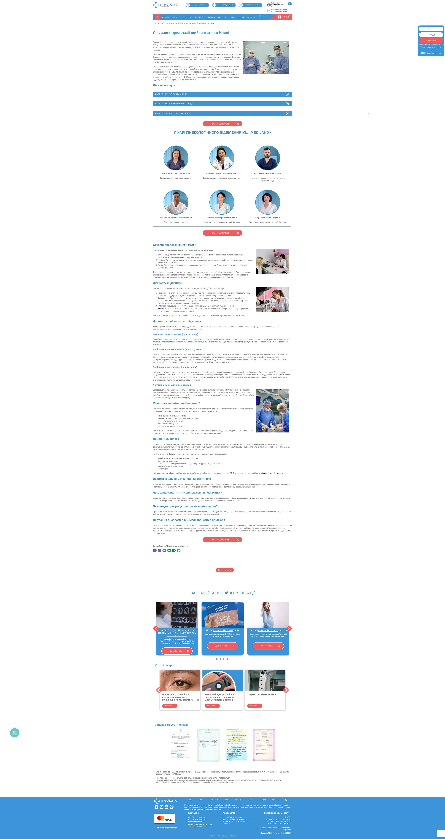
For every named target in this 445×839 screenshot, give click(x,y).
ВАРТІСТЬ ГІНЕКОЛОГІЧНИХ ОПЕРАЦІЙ (173, 113)
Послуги (165, 17)
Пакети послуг (252, 5)
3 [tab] (223, 659)
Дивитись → (170, 706)
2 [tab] (220, 659)
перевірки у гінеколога (273, 473)
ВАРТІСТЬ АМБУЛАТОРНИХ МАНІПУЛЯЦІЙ (174, 104)
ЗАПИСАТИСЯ (220, 123)
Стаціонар (199, 17)
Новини (237, 800)
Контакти (251, 17)
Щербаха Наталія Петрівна (267, 218)
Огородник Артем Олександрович (176, 218)
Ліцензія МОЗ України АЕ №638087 (276, 833)
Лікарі (175, 17)
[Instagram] (161, 807)
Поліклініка (186, 17)
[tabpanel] (177, 628)
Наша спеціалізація (226, 5)
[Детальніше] (176, 158)
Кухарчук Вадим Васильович (267, 173)
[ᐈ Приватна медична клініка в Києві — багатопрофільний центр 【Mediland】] (165, 5)
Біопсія (161, 309)
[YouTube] (166, 807)
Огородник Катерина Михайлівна (222, 218)
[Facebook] (156, 807)
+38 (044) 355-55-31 (196, 827)
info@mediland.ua (195, 821)
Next (289, 628)
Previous (155, 628)
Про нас (188, 800)
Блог (250, 800)
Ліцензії (275, 800)
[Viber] (171, 807)
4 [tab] (227, 659)
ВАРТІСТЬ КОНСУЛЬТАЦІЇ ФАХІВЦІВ (171, 94)
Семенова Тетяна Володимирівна (221, 173)
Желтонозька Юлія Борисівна (176, 173)
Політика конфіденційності (165, 828)
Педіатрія (222, 17)
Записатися (199, 5)
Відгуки (240, 17)
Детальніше (176, 651)
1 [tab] (217, 659)
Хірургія (211, 17)
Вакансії (262, 800)
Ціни (232, 17)
